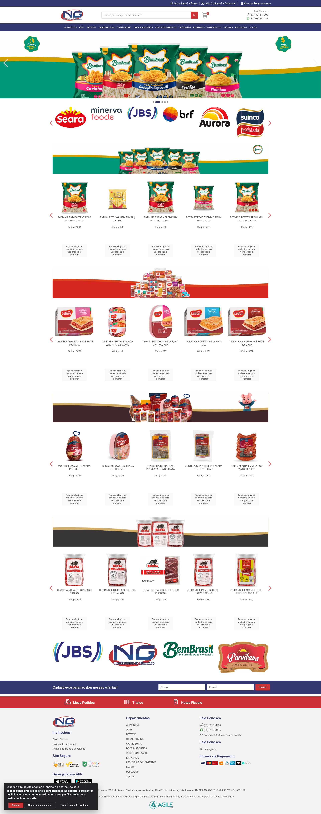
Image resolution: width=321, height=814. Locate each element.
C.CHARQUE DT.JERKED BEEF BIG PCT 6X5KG (117, 592)
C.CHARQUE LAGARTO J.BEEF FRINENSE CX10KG (246, 592)
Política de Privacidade (65, 744)
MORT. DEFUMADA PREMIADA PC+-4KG (74, 467)
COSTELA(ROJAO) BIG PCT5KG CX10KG (74, 592)
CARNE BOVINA (135, 739)
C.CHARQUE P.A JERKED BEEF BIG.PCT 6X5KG (203, 592)
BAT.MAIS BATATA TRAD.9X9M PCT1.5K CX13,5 (246, 219)
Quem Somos (60, 739)
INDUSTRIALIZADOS (137, 753)
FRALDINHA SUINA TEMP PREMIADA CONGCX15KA (160, 467)
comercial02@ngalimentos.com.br (223, 735)
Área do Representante (257, 3)
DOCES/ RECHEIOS (136, 748)
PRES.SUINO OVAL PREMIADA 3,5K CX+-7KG (117, 467)
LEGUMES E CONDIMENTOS (141, 762)
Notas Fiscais (191, 703)
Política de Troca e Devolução (69, 748)
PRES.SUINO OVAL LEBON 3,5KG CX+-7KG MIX (160, 343)
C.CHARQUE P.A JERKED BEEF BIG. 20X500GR (160, 592)
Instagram (210, 749)
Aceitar (16, 805)
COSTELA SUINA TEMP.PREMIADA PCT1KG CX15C (203, 467)
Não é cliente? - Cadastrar (220, 3)
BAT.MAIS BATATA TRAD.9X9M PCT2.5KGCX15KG (160, 219)
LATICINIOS (132, 757)
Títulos (137, 703)
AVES (129, 729)
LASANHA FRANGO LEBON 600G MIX (204, 343)
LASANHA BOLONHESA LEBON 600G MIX (247, 343)
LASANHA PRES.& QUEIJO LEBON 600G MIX (74, 343)
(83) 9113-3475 (259, 18)
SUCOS (130, 776)
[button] (153, 102)
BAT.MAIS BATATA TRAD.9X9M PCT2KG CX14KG (74, 219)
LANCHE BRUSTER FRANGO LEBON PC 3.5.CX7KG (117, 343)
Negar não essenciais (40, 805)
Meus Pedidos (83, 703)
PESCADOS (132, 771)
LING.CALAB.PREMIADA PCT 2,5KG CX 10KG (246, 467)
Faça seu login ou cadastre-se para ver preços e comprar (74, 250)
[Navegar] (6, 63)
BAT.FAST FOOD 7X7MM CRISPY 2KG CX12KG (203, 219)
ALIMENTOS (133, 724)
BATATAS (131, 734)
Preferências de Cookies (74, 805)
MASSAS (131, 767)
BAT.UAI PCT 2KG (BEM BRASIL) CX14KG (117, 219)
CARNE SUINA (134, 743)
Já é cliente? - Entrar (185, 3)
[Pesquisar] (194, 15)
